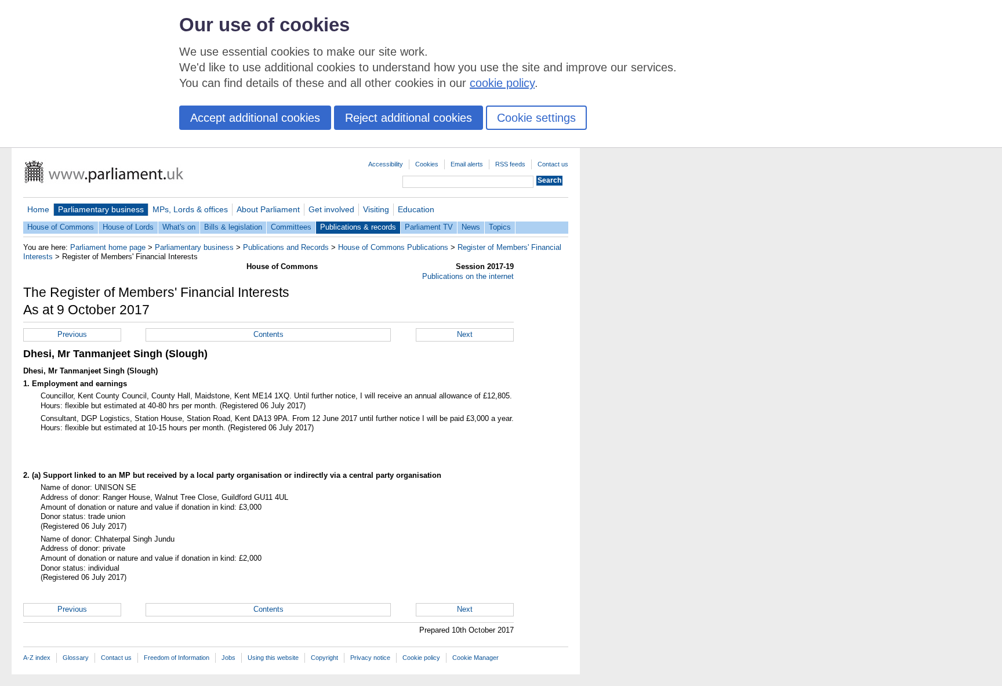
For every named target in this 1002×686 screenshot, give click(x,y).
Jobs (228, 657)
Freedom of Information (176, 657)
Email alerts (467, 164)
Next (465, 334)
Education (416, 209)
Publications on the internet (468, 276)
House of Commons (60, 227)
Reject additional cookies (408, 117)
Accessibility (385, 164)
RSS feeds (510, 164)
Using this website (273, 657)
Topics (500, 227)
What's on (178, 227)
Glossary (76, 657)
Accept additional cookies (255, 117)
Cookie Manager (475, 657)
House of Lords (128, 227)
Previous (72, 334)
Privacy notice (370, 657)
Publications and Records (286, 247)
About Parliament (268, 209)
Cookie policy (421, 657)
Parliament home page (108, 247)
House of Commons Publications (393, 247)
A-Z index (36, 657)
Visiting (376, 209)
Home (38, 209)
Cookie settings (536, 117)
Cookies (426, 164)
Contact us (553, 164)
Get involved (331, 209)
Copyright (324, 657)
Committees (291, 227)
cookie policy (502, 83)
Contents (268, 334)
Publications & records (358, 227)
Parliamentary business (101, 209)
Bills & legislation (233, 227)
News (471, 227)
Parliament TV (429, 227)
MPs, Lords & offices (190, 209)
